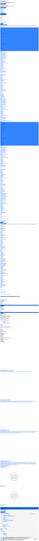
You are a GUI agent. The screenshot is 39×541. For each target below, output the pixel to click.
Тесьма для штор (3, 58)
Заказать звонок (2, 13)
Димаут (1, 38)
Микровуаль (2, 46)
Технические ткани (3, 89)
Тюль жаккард (2, 96)
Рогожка (1, 34)
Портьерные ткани (3, 36)
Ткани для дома (2, 43)
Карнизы (1, 105)
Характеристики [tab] (5, 321)
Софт (1, 41)
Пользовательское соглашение (8, 520)
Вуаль (1, 45)
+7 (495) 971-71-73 (9, 120)
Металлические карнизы (4, 62)
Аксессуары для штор (3, 101)
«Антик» (1, 60)
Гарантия (4, 516)
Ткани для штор (2, 74)
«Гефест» (1, 64)
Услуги (1, 116)
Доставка (1, 10)
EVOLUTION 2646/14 (3, 466)
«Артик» (1, 63)
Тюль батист (2, 49)
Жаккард (1, 31)
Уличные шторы (2, 54)
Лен (1, 92)
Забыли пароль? (3, 221)
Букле (1, 76)
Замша (1, 32)
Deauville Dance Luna (3, 504)
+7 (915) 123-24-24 (3, 120)
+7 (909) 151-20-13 (3, 509)
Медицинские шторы (3, 52)
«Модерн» (2, 108)
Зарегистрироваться (3, 24)
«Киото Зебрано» (3, 61)
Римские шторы (2, 99)
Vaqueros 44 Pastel (3, 485)
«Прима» (1, 112)
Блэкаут (1, 37)
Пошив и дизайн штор (3, 528)
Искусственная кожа (3, 33)
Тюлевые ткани (2, 44)
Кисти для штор (2, 56)
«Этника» (1, 68)
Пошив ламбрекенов (3, 71)
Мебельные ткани (3, 28)
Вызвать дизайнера (3, 14)
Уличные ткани (2, 50)
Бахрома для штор (3, 102)
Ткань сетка (2, 48)
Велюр (1, 30)
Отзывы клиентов (5, 519)
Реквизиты (4, 521)
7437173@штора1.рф (3, 512)
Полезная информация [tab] (6, 323)
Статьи (4, 518)
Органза (1, 47)
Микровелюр (2, 80)
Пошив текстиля (2, 118)
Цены (1, 119)
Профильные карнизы (3, 115)
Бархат (1, 29)
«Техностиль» (2, 67)
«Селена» (2, 66)
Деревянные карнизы (3, 59)
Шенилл (1, 35)
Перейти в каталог (3, 3)
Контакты (1, 11)
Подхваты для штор (3, 57)
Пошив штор (2, 70)
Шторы (1, 192)
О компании (2, 9)
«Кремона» (2, 65)
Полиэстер (2, 86)
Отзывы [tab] (4, 322)
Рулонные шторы (3, 53)
